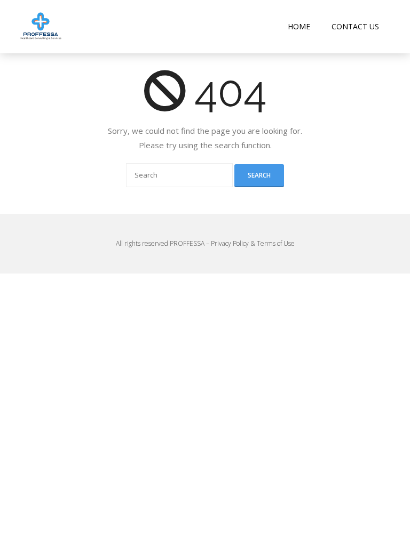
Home (299, 26)
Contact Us (355, 26)
